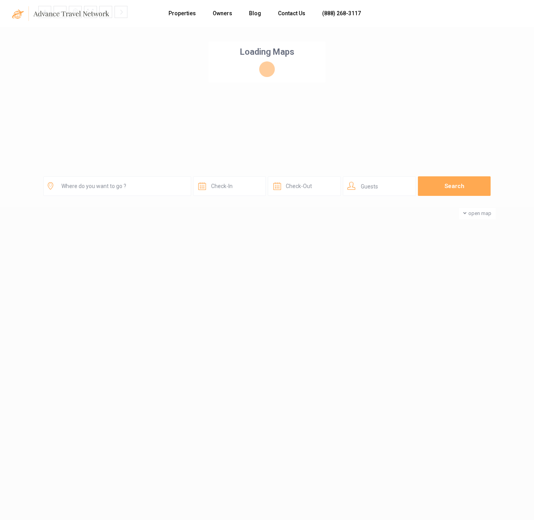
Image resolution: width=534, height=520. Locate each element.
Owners (222, 13)
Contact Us (291, 13)
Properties (182, 13)
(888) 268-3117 (341, 13)
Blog (255, 13)
